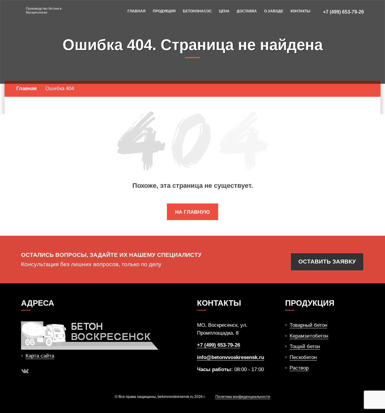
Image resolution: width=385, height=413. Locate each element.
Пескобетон (303, 357)
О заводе (273, 11)
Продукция (164, 11)
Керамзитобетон (309, 336)
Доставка (247, 11)
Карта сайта (40, 356)
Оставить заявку (327, 261)
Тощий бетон (305, 346)
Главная (137, 11)
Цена (224, 11)
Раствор (299, 368)
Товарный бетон (308, 325)
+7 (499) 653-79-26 (343, 11)
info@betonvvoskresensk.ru (230, 357)
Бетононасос (197, 11)
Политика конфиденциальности (242, 397)
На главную (192, 212)
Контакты (300, 11)
